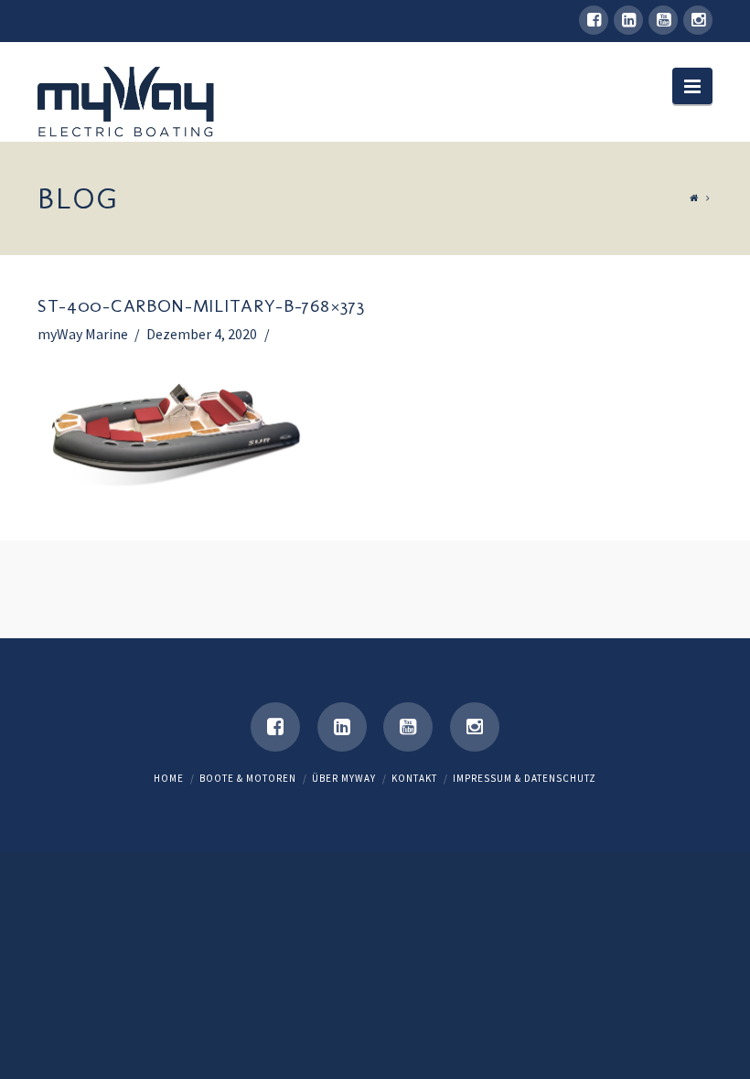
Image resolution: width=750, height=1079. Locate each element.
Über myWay (344, 778)
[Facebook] (593, 20)
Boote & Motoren (247, 778)
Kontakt (414, 778)
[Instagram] (697, 20)
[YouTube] (663, 20)
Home (169, 778)
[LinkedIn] (628, 20)
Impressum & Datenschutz (524, 778)
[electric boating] (127, 104)
